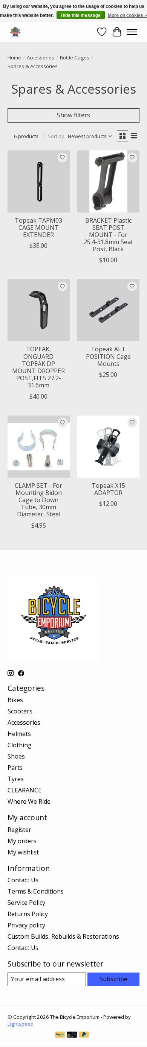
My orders (22, 841)
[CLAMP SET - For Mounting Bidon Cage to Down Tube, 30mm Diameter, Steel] (39, 447)
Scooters (20, 711)
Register (19, 829)
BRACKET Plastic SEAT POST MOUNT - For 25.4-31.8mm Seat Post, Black (108, 234)
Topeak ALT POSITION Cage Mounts (108, 356)
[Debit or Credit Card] (72, 1035)
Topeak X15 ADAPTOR (108, 489)
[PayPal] (60, 1035)
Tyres (16, 779)
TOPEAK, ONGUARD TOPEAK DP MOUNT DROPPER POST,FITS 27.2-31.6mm (38, 367)
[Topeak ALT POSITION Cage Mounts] (108, 310)
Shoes (16, 756)
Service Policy (26, 902)
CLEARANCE (24, 790)
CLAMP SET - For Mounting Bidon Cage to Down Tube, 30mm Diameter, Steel (38, 500)
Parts (15, 767)
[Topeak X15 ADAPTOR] (108, 447)
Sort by (56, 136)
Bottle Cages (74, 57)
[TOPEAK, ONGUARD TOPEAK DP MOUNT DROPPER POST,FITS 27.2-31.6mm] (39, 310)
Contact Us (23, 880)
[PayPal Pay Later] (84, 1035)
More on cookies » (127, 15)
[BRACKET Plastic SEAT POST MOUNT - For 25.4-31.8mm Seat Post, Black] (108, 181)
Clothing (20, 745)
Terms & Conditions (36, 891)
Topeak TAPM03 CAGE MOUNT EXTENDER (38, 227)
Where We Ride (29, 801)
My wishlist (23, 852)
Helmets (19, 734)
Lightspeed (21, 1023)
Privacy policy (26, 925)
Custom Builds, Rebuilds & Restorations (63, 936)
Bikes (15, 700)
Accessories (40, 57)
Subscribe (113, 979)
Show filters (73, 115)
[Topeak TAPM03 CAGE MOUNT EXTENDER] (39, 181)
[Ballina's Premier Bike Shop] (15, 31)
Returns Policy (28, 914)
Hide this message (81, 15)
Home (14, 57)
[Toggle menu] (131, 31)
